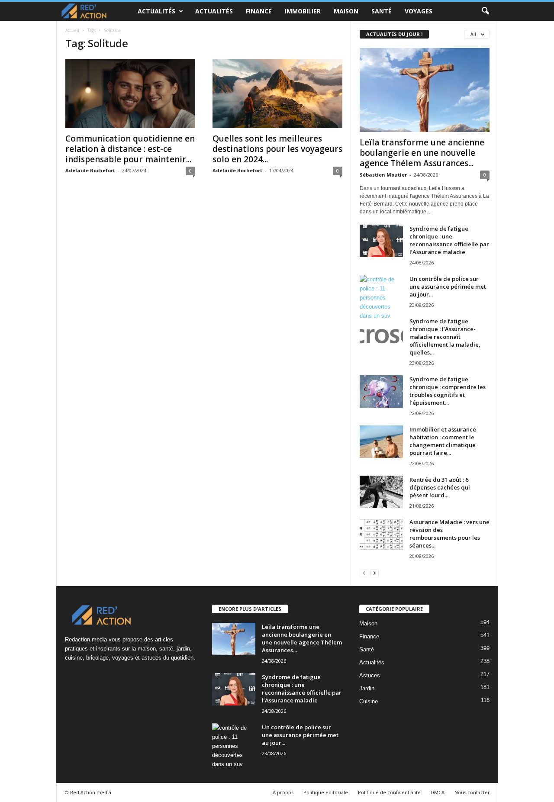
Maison (346, 11)
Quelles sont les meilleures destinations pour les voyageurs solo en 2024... (277, 149)
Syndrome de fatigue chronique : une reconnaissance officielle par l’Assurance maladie (449, 240)
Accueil (72, 30)
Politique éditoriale (325, 792)
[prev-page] (364, 572)
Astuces (369, 675)
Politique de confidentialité (389, 792)
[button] (485, 11)
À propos (283, 792)
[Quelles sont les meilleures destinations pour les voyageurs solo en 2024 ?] (277, 93)
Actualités (156, 11)
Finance (259, 11)
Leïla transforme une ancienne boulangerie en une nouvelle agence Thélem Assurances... (422, 153)
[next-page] (374, 572)
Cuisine (368, 701)
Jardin (366, 688)
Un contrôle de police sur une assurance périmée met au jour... (447, 286)
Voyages (418, 11)
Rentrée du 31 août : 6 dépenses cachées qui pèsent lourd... (439, 487)
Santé (381, 11)
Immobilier (303, 11)
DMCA (437, 792)
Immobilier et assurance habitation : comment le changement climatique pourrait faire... (442, 441)
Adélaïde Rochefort (90, 170)
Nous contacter (472, 792)
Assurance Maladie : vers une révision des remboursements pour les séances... (449, 533)
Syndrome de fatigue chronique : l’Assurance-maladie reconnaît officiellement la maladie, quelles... (444, 336)
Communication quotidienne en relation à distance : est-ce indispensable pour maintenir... (130, 149)
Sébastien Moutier (383, 174)
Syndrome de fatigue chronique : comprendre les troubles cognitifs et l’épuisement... (447, 390)
